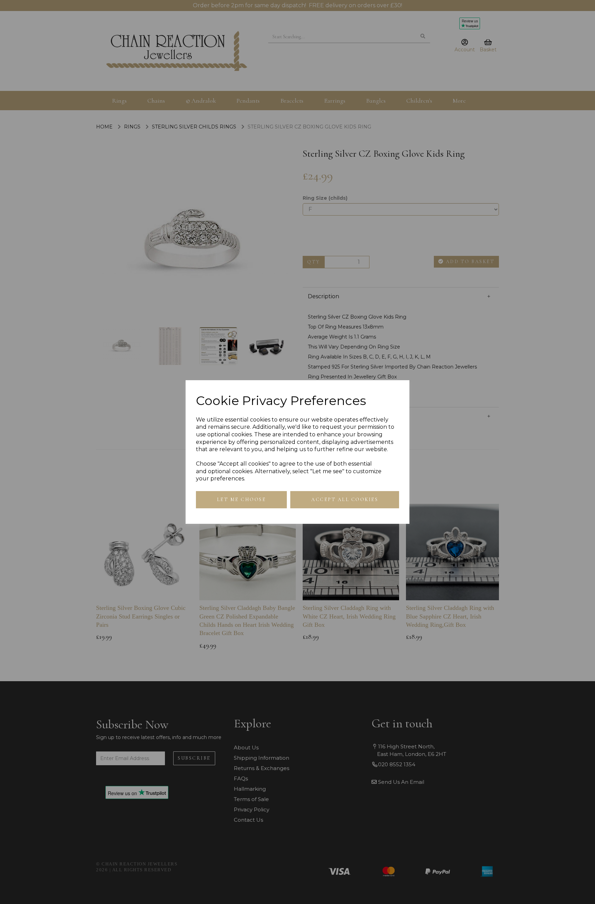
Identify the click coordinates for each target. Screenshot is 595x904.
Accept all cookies (344, 499)
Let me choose (241, 499)
